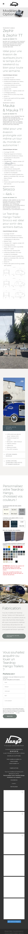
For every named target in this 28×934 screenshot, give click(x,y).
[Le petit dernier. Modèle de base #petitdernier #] (14, 843)
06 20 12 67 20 (14, 751)
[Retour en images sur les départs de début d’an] (14, 865)
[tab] (14, 428)
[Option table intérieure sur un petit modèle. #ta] (14, 800)
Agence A (21, 933)
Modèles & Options (14, 756)
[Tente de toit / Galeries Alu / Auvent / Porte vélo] (14, 401)
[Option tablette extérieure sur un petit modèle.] (14, 822)
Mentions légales (9, 933)
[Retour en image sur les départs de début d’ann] (14, 908)
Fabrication (14, 768)
